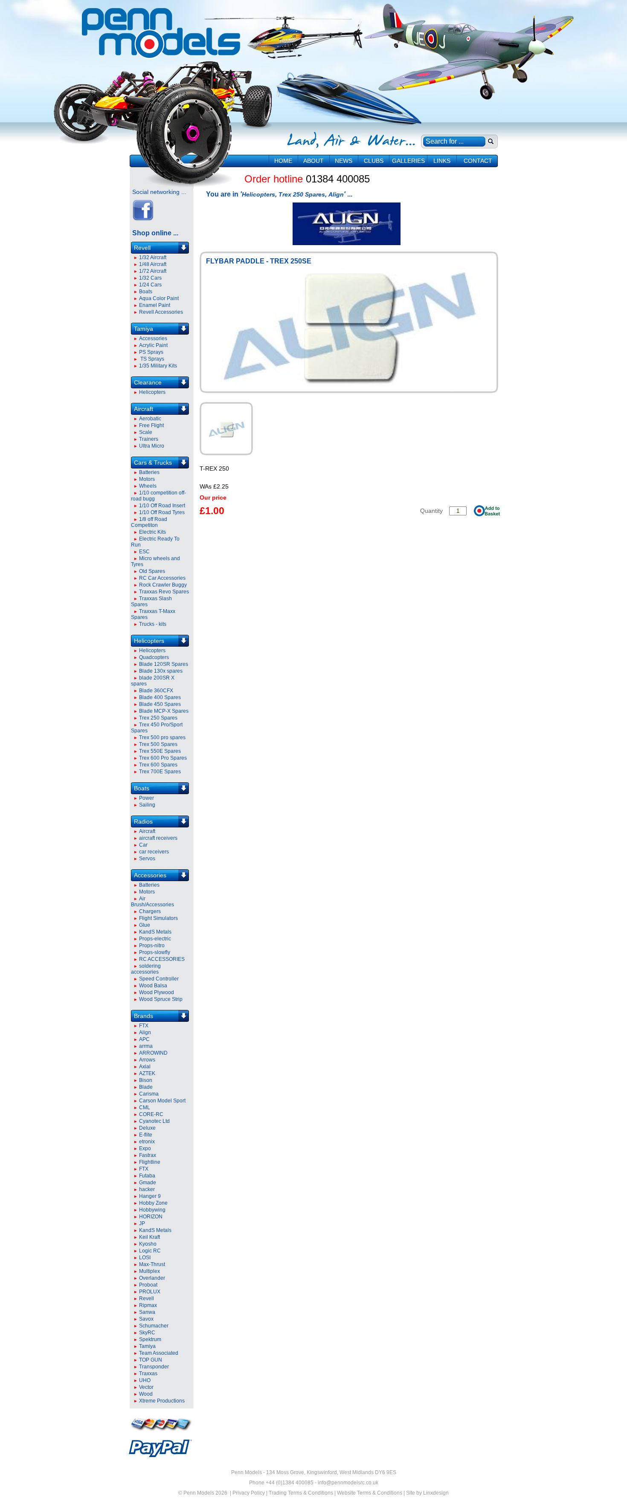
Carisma (149, 1094)
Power (146, 798)
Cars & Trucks (153, 462)
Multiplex (149, 1271)
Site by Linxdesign (427, 1493)
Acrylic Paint (153, 345)
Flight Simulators (158, 918)
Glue (144, 925)
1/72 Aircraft (152, 271)
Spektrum (150, 1339)
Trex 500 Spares (158, 744)
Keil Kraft (149, 1237)
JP (142, 1223)
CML (144, 1107)
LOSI (145, 1258)
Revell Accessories (161, 312)
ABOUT (313, 160)
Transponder (154, 1367)
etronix (147, 1142)
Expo (145, 1148)
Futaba (147, 1176)
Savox (146, 1319)
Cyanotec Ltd (154, 1121)
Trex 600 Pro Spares (163, 758)
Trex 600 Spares (158, 765)
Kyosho (148, 1244)
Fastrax (147, 1155)
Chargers (150, 911)
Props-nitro (152, 946)
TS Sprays (151, 359)
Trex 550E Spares (160, 751)
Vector (146, 1387)
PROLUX (149, 1292)
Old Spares (152, 571)
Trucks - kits (152, 624)
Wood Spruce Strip (161, 999)
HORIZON (151, 1217)
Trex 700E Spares (160, 772)
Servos (147, 859)
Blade (146, 1087)
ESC (144, 552)
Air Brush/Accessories (152, 902)
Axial (145, 1067)
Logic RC (150, 1251)
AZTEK (147, 1073)
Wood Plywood (156, 992)
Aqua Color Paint (159, 298)
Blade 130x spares (161, 671)
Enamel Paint (154, 305)
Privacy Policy (248, 1493)
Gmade (147, 1183)
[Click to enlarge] (226, 428)
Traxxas (148, 1374)
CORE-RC (151, 1114)
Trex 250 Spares (158, 718)
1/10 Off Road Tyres (162, 512)
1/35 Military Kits (158, 366)
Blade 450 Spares (160, 704)
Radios (143, 821)
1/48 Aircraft (152, 264)
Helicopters (152, 392)
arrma (146, 1046)
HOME (283, 160)
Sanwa (147, 1312)
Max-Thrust (152, 1264)
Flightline (149, 1162)
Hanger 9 (150, 1196)
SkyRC (147, 1333)
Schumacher (153, 1326)
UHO (145, 1380)
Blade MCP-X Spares (164, 711)
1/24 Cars (150, 285)
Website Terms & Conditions (369, 1493)
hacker (147, 1189)
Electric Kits (152, 532)
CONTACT (478, 160)
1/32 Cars (150, 278)
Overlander (152, 1278)
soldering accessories (146, 969)
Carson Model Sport (162, 1101)
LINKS (441, 160)
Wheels (148, 486)
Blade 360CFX (156, 691)
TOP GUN (150, 1360)
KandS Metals (155, 932)
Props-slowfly (154, 952)
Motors (147, 479)
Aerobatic (150, 419)
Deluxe (147, 1128)
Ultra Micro (151, 446)
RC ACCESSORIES (162, 959)
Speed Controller (159, 979)
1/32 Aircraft (152, 257)
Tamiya (143, 328)
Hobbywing (152, 1210)
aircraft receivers (158, 838)
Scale (145, 432)
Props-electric (155, 939)
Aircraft (143, 408)
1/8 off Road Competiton (149, 522)
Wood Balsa (153, 986)
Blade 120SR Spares (163, 664)
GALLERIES (408, 160)
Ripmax (148, 1305)
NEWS (343, 160)
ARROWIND (153, 1053)
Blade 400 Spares (160, 697)
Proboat (148, 1285)
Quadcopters (154, 657)
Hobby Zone (153, 1203)
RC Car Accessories (162, 578)
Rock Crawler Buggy (163, 585)
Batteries (149, 472)
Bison (145, 1080)
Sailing (147, 805)
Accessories (153, 338)
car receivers (154, 852)
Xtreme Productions (162, 1401)
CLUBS (373, 160)
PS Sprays (151, 352)
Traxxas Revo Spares (164, 592)
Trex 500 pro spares (162, 737)
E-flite (145, 1135)
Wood (146, 1394)
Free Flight (151, 425)
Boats (145, 292)
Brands (143, 1015)
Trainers (148, 439)
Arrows (147, 1060)
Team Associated (158, 1353)
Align (145, 1032)
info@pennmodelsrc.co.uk (348, 1483)
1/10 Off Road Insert (162, 506)
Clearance (148, 382)
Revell (142, 247)
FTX (143, 1026)
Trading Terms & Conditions (301, 1493)
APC (144, 1039)
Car (143, 845)
